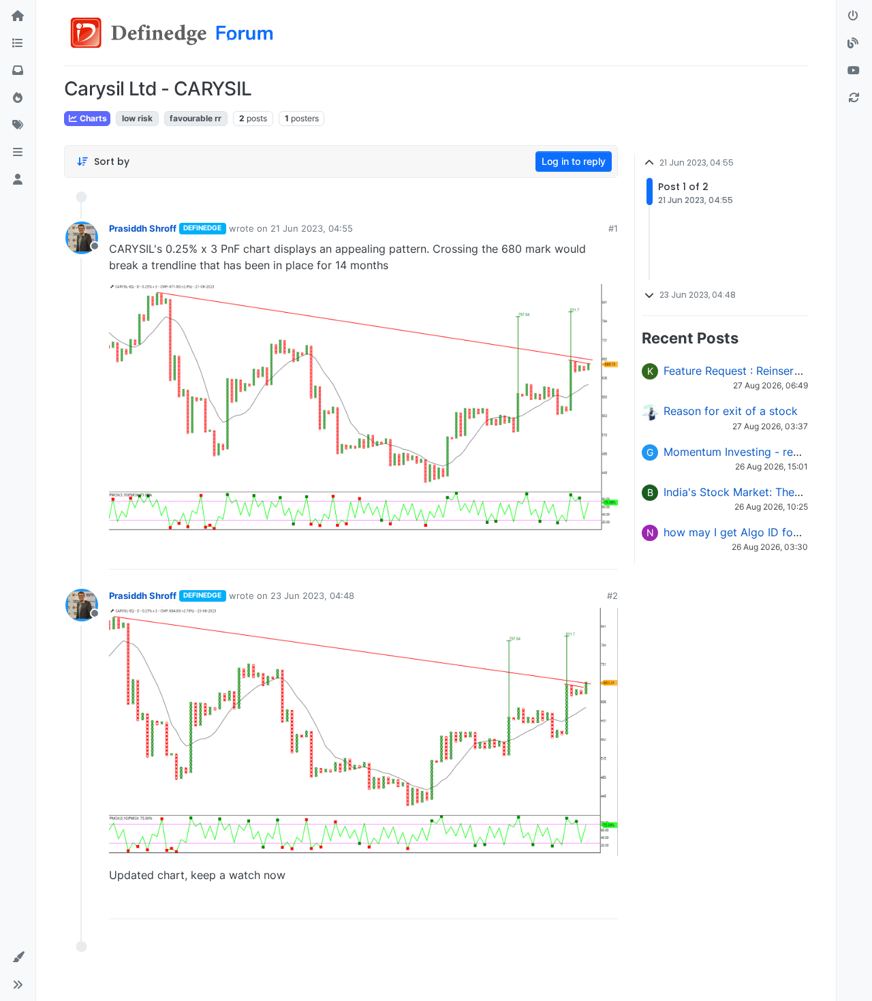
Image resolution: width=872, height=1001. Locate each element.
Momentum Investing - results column (761, 452)
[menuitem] (510, 554)
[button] (17, 153)
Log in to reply (574, 161)
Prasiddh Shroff (142, 228)
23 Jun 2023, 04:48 (312, 595)
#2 (612, 595)
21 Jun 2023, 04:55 (311, 228)
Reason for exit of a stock (731, 411)
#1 (613, 228)
